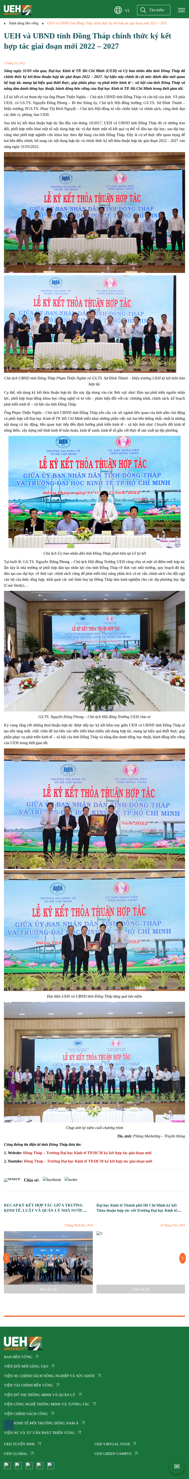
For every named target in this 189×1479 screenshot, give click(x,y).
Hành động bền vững (23, 23)
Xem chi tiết (48, 1289)
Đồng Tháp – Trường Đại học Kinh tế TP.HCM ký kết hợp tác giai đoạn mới (87, 1153)
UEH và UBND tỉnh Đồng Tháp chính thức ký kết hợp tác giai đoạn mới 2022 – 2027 (107, 23)
